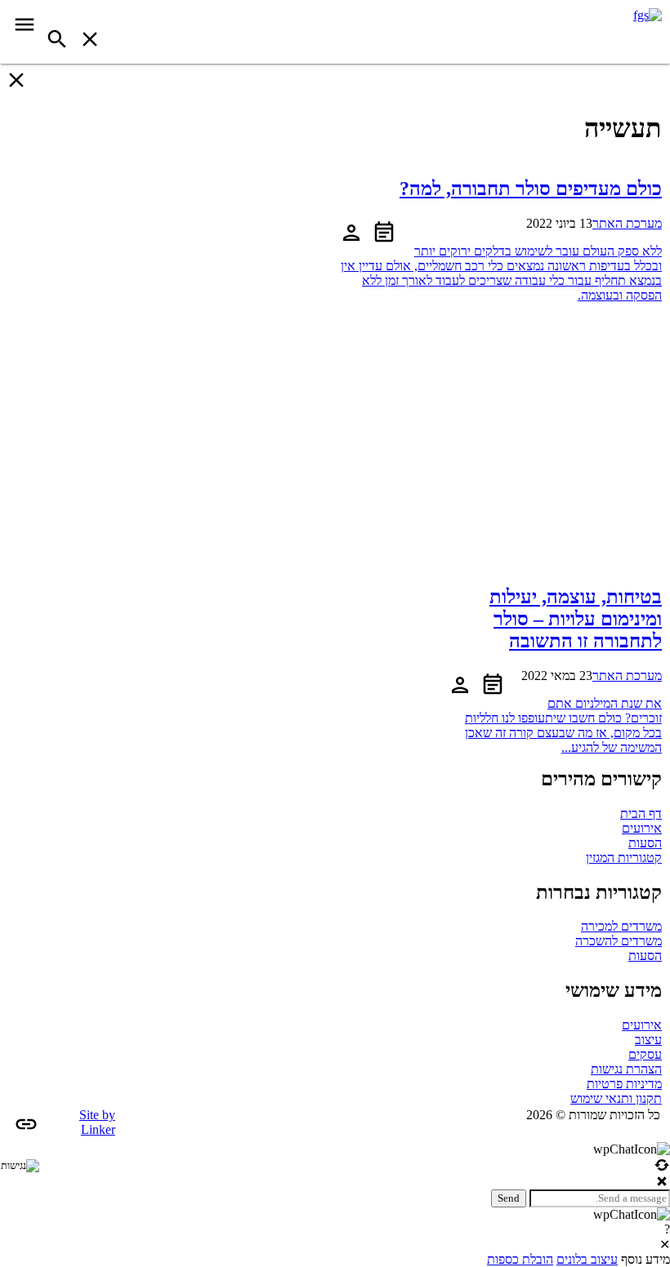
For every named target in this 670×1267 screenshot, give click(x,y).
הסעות (645, 843)
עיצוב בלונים (587, 1259)
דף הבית (641, 813)
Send (509, 1198)
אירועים (642, 828)
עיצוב (648, 1040)
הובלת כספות (520, 1259)
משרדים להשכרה (618, 941)
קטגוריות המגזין (624, 858)
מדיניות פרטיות (624, 1084)
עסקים (645, 1054)
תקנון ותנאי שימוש (616, 1098)
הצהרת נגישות (626, 1069)
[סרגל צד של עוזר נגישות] (19, 1165)
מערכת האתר (627, 223)
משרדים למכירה (621, 926)
